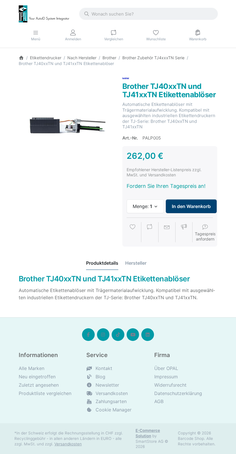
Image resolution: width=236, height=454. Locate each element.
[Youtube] (133, 334)
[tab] (102, 263)
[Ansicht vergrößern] (66, 122)
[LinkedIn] (147, 334)
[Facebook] (88, 334)
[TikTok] (118, 334)
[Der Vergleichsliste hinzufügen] (150, 233)
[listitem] (66, 122)
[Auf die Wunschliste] (133, 233)
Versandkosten (68, 444)
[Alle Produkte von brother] (125, 78)
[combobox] (148, 14)
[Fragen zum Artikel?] (167, 233)
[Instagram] (103, 334)
